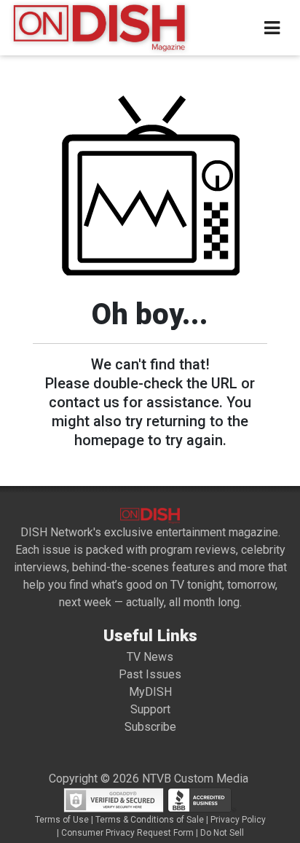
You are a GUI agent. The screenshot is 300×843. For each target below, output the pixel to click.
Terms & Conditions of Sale (149, 820)
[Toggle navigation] (272, 28)
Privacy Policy (238, 820)
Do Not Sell (222, 833)
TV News (150, 657)
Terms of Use (62, 820)
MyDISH (150, 692)
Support (150, 709)
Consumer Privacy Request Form (127, 833)
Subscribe (150, 727)
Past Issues (150, 674)
